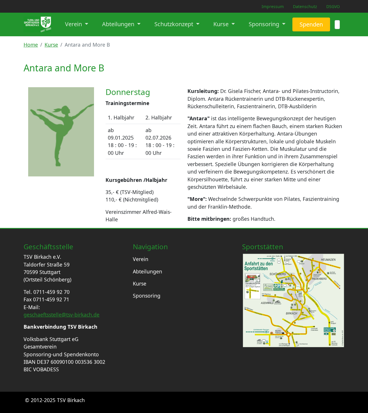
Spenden (311, 24)
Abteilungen (147, 271)
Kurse (51, 44)
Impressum (273, 6)
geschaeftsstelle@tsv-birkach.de (61, 314)
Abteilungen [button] (119, 24)
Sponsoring (146, 295)
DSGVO (333, 6)
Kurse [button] (221, 24)
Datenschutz (305, 6)
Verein (140, 259)
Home (31, 44)
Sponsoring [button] (265, 24)
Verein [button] (74, 24)
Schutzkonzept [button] (174, 24)
